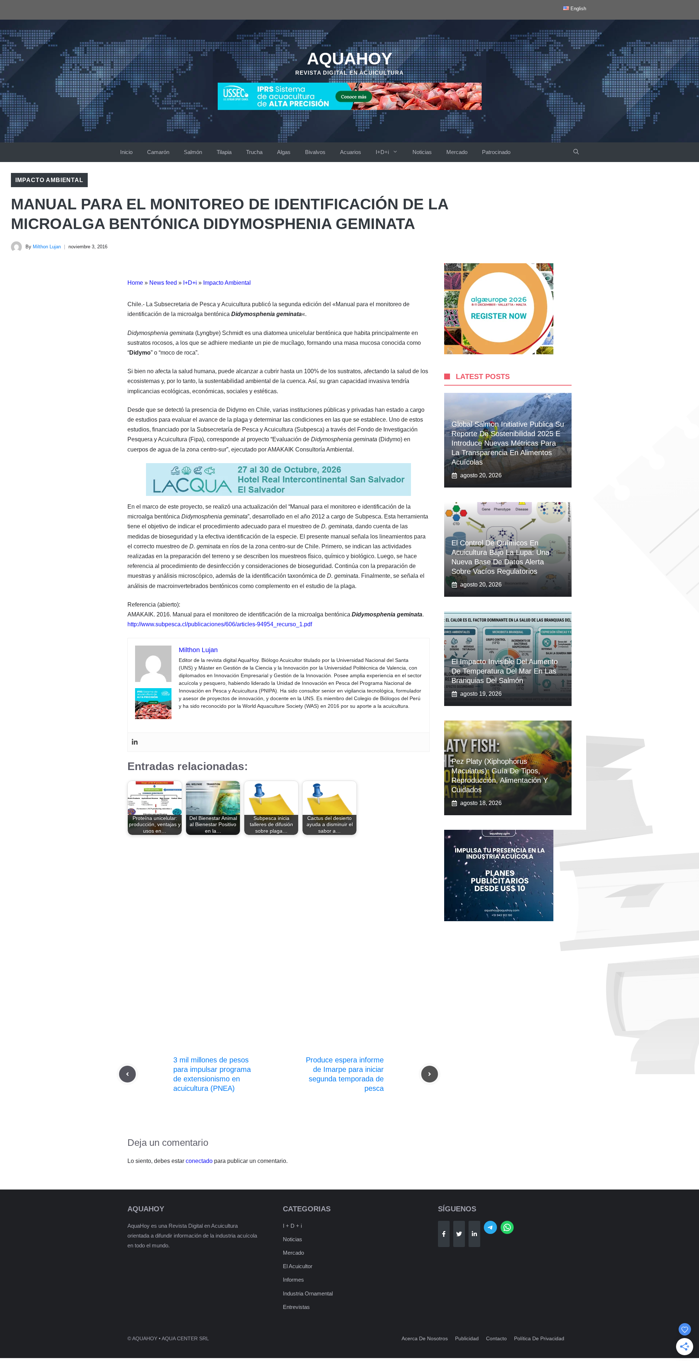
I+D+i (382, 152)
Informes (293, 1280)
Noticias (422, 152)
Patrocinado (496, 152)
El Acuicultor (297, 1266)
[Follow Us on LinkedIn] (474, 1234)
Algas (284, 152)
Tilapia (224, 152)
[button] (576, 152)
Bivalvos (315, 152)
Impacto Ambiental (49, 180)
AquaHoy (349, 58)
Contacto (496, 1338)
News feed (163, 283)
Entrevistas (296, 1307)
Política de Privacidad (539, 1338)
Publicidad (467, 1338)
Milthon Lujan (47, 246)
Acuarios (350, 152)
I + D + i (292, 1226)
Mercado (456, 152)
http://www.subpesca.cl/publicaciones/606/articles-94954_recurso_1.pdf (219, 624)
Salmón (193, 152)
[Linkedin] (134, 742)
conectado (199, 1161)
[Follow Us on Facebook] (444, 1234)
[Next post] (430, 1074)
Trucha (254, 152)
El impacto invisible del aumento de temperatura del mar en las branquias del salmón (504, 671)
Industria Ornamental (308, 1293)
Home (135, 283)
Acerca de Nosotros (425, 1338)
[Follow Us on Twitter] (459, 1234)
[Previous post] (127, 1074)
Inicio (126, 152)
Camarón (158, 152)
